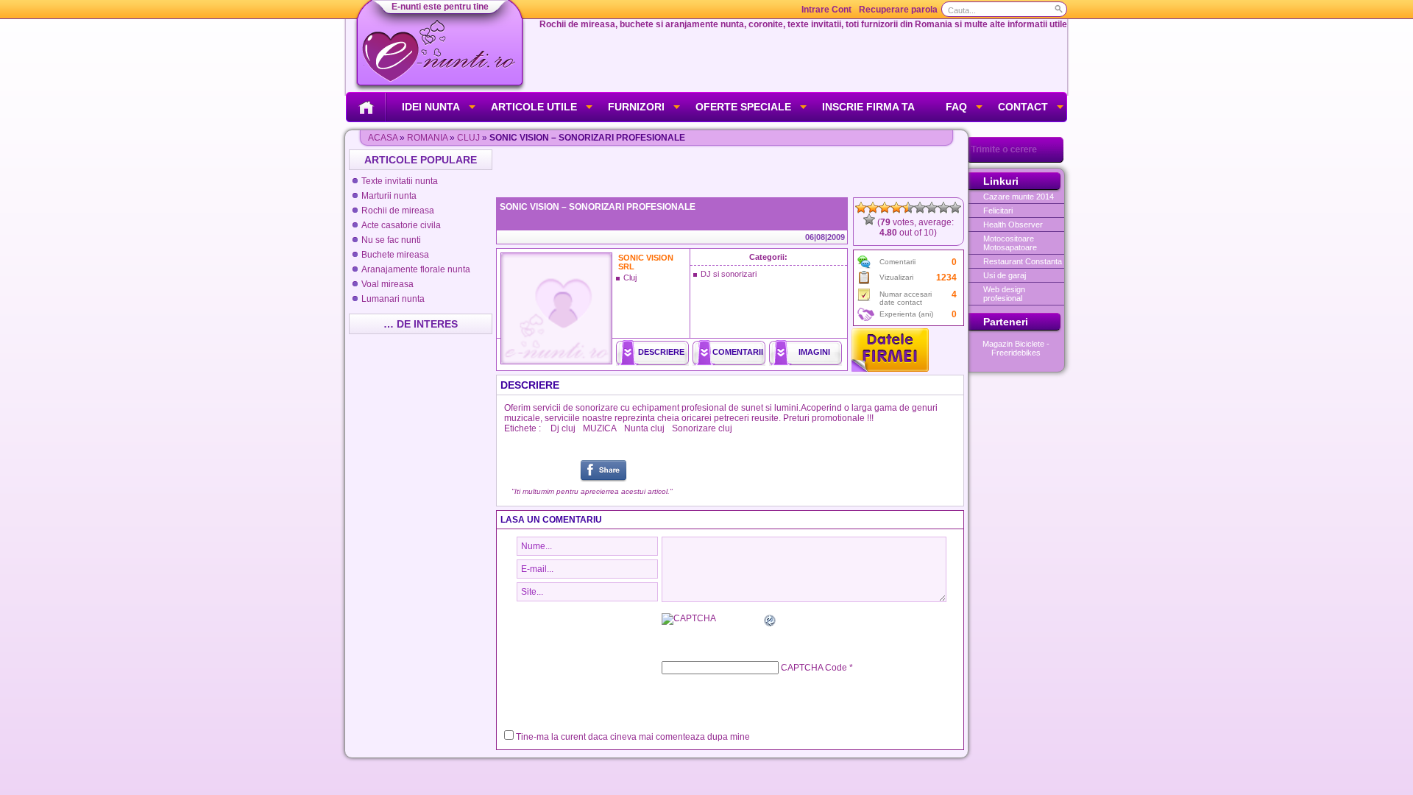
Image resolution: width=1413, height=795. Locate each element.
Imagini (814, 351)
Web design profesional (1004, 294)
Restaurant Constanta (1022, 261)
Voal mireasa (387, 284)
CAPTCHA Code (814, 667)
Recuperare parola (898, 9)
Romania (427, 137)
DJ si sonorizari (729, 273)
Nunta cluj (644, 428)
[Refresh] (770, 623)
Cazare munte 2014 (1018, 196)
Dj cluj (563, 428)
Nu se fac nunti (391, 240)
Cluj (468, 137)
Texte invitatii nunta (399, 181)
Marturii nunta (389, 196)
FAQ (956, 107)
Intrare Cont (826, 9)
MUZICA (600, 428)
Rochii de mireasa (397, 210)
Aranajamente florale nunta (415, 269)
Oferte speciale (743, 107)
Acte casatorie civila (401, 225)
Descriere (661, 351)
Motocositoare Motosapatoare (1010, 243)
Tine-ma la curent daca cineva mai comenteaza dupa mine (633, 737)
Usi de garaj (1004, 275)
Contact (1023, 107)
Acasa (382, 137)
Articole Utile (534, 107)
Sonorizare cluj (702, 428)
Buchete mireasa (395, 255)
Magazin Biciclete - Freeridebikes (1015, 348)
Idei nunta (431, 107)
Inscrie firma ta (868, 107)
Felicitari (998, 210)
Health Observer (1013, 224)
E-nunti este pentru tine (440, 6)
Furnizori (636, 107)
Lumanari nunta (393, 299)
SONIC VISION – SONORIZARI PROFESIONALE (597, 207)
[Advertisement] (731, 171)
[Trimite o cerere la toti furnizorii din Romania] (1015, 160)
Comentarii (737, 351)
